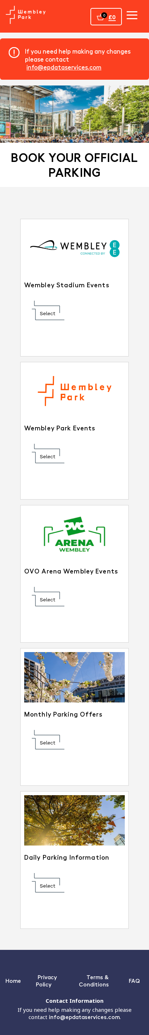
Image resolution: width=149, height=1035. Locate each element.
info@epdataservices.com (63, 67)
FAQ (134, 980)
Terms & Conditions (94, 980)
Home (13, 980)
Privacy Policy (46, 980)
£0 (112, 16)
